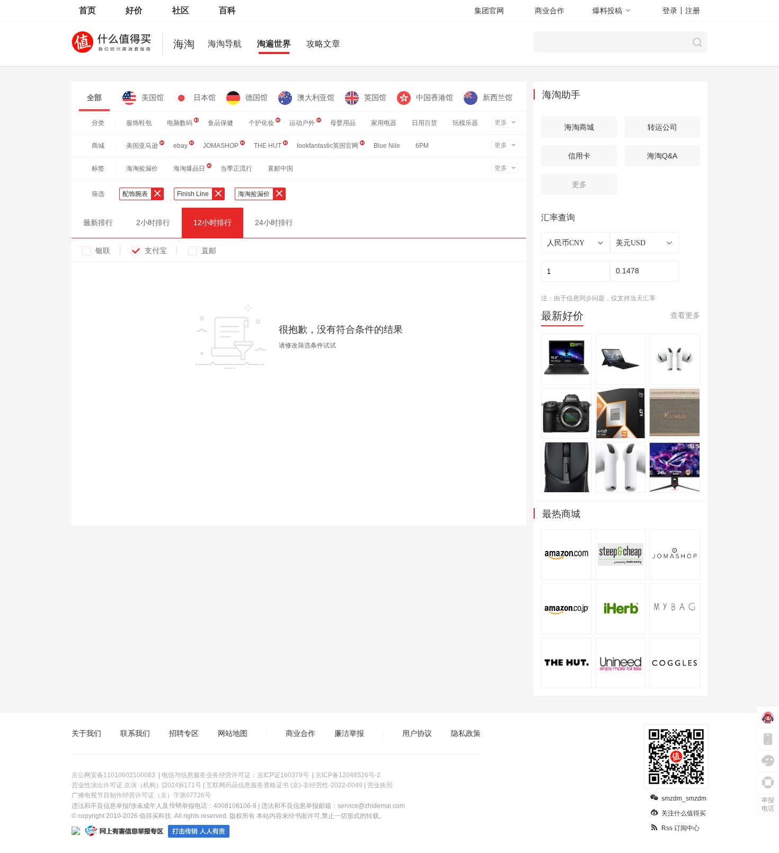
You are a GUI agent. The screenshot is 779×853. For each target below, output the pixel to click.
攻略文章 (323, 43)
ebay (180, 145)
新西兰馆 (497, 97)
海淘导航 (225, 43)
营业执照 (380, 785)
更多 (500, 122)
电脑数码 (179, 123)
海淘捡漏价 (142, 168)
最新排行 (98, 222)
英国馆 (375, 97)
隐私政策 (466, 733)
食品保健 (220, 123)
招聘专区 (184, 733)
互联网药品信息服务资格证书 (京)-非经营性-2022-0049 (284, 785)
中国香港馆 (434, 97)
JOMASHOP (220, 145)
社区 (180, 10)
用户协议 (417, 733)
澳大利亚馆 (315, 97)
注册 (692, 10)
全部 (94, 97)
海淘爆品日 (189, 168)
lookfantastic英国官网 (327, 145)
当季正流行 (236, 168)
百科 (227, 10)
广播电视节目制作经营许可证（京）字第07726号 (141, 795)
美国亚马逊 (142, 145)
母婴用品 (343, 123)
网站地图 (232, 733)
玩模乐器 (465, 123)
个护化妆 (261, 123)
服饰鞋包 (139, 123)
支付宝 (156, 250)
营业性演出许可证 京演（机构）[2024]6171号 (136, 785)
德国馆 (256, 97)
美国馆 (152, 97)
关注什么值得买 (683, 813)
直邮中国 (280, 168)
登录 (669, 10)
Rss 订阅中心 (680, 828)
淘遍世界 (274, 43)
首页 (87, 10)
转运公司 (662, 127)
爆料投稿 (607, 10)
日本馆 (204, 97)
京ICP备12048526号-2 (347, 775)
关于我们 (86, 733)
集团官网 (489, 10)
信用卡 (579, 156)
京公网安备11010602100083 (113, 775)
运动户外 (302, 123)
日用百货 (424, 123)
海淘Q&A (662, 156)
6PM (422, 145)
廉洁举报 (349, 733)
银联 (102, 250)
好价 (134, 10)
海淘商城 (579, 127)
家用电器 (383, 123)
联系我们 (135, 733)
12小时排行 (212, 222)
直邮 (208, 250)
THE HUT (267, 145)
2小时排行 (153, 222)
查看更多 (685, 315)
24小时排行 (274, 222)
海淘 (183, 44)
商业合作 (549, 10)
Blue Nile (387, 145)
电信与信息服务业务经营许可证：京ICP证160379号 (235, 775)
